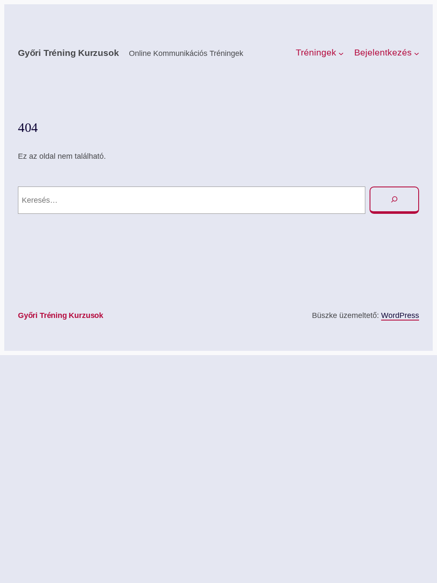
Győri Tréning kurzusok (68, 53)
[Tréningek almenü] (341, 53)
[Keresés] (394, 200)
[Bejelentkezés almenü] (416, 53)
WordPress (400, 315)
